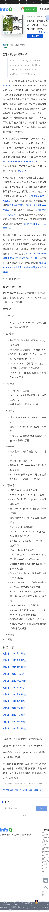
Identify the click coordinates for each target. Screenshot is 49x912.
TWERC (7, 86)
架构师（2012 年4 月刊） (15, 728)
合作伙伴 (43, 864)
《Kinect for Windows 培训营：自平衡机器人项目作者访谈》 (24, 267)
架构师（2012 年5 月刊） (15, 721)
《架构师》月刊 (20, 790)
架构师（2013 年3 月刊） (15, 653)
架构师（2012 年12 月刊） (16, 674)
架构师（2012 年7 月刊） (15, 708)
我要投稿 (43, 850)
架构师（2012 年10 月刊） (16, 687)
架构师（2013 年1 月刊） (15, 667)
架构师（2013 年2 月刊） (15, 660)
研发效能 (9, 790)
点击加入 (22, 171)
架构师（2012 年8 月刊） (15, 701)
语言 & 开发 (33, 790)
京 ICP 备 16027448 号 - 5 (28, 906)
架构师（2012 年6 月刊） (15, 715)
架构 (41, 790)
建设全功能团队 (14, 205)
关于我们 (43, 837)
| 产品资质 (48, 906)
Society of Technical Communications (21, 161)
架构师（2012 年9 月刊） (15, 694)
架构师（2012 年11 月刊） (15, 681)
